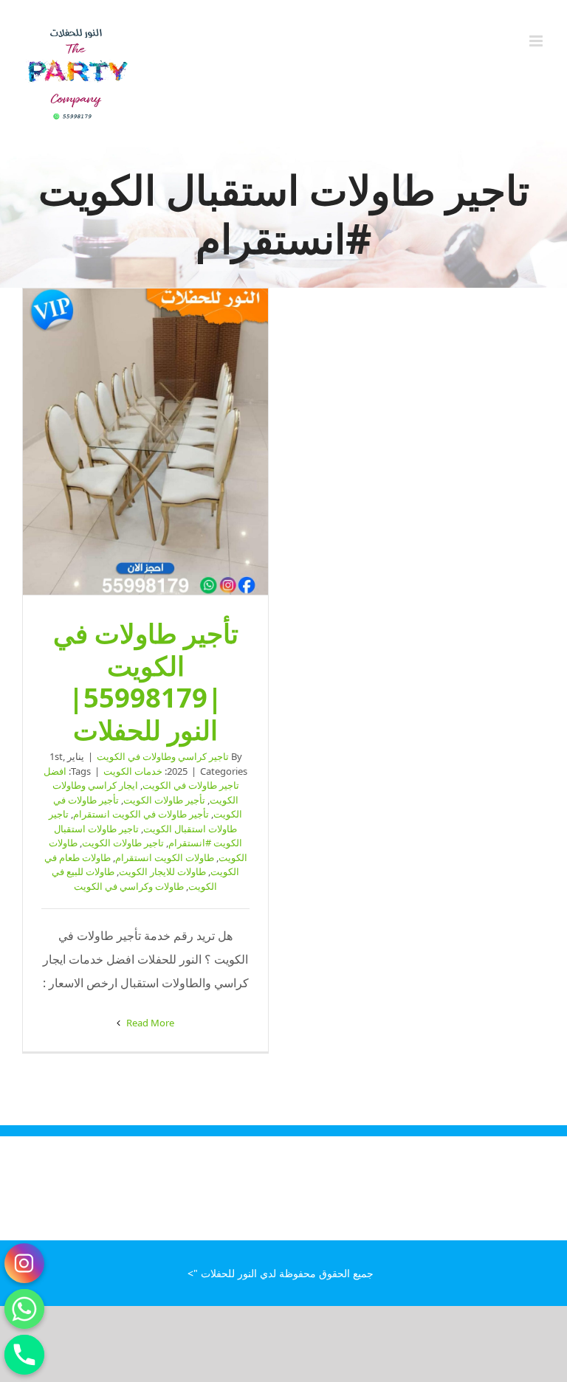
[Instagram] (24, 1263)
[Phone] (24, 1355)
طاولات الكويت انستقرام (164, 857)
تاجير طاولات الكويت (123, 842)
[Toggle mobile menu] (537, 41)
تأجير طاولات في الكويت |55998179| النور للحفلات (145, 442)
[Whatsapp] (24, 1309)
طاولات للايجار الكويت (162, 871)
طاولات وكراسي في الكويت (129, 886)
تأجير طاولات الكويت (164, 799)
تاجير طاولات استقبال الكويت (143, 821)
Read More (149, 1022)
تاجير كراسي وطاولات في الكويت (163, 756)
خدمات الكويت (132, 771)
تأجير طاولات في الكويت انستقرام (141, 813)
